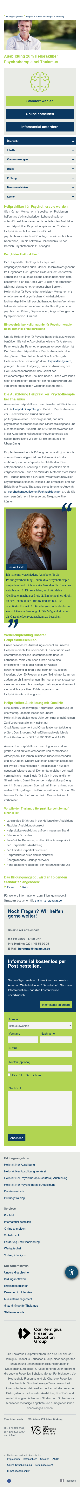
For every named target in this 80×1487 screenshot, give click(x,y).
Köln (25, 887)
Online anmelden (40, 113)
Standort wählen (40, 100)
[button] (9, 1481)
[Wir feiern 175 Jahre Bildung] (43, 1430)
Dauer (10, 169)
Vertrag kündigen (14, 1255)
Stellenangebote (14, 1312)
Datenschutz (30, 1459)
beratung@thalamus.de (34, 948)
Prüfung (12, 178)
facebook (71, 1480)
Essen (11, 887)
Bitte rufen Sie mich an (26, 1075)
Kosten (11, 196)
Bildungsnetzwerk (15, 1279)
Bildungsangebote (14, 16)
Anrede (13, 1019)
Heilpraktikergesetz (59, 361)
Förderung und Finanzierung (22, 1242)
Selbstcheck (12, 1235)
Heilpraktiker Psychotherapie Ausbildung (29, 1184)
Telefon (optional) (19, 1062)
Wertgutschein (13, 1248)
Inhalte (11, 150)
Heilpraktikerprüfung (26, 409)
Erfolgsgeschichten (16, 1286)
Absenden (16, 1138)
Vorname (14, 1033)
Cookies (44, 1459)
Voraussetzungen (17, 159)
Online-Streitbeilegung (19, 1465)
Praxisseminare (14, 1191)
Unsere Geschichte (16, 1272)
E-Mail (13, 1047)
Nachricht (15, 1088)
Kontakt (9, 1215)
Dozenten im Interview (18, 1292)
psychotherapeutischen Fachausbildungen (34, 491)
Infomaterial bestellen (17, 1222)
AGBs (55, 1459)
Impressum (13, 1459)
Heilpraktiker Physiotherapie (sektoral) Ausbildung (35, 1178)
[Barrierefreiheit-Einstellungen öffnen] (71, 1272)
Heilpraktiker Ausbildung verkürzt (25, 1171)
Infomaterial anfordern (39, 126)
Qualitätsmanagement (18, 1299)
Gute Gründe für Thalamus (21, 1305)
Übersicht (12, 141)
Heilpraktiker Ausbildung (19, 1164)
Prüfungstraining (14, 1198)
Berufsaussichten (17, 187)
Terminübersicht (44, 1465)
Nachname (48, 1033)
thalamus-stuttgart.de (48, 900)
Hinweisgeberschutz (18, 1471)
